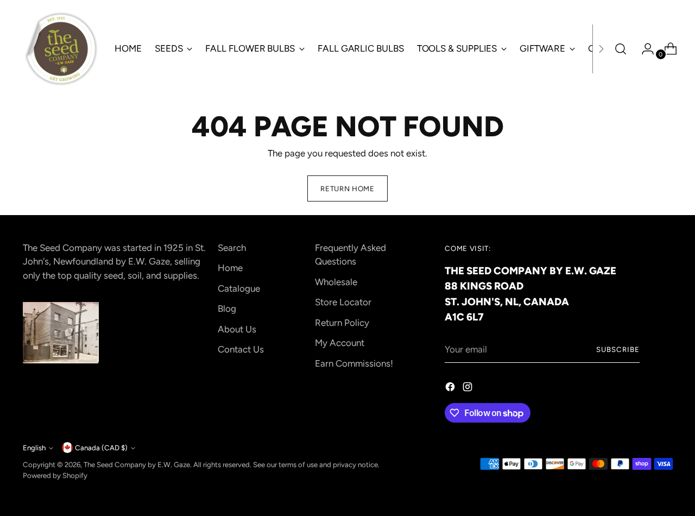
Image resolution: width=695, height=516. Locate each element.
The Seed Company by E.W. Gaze (137, 464)
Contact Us (241, 349)
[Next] (601, 49)
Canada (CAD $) (101, 447)
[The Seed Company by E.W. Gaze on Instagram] (468, 389)
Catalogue (239, 288)
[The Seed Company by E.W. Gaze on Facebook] (451, 389)
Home (230, 267)
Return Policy (342, 322)
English (34, 447)
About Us (237, 329)
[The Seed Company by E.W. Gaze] (61, 49)
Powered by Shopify (55, 475)
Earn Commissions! (354, 363)
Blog (227, 308)
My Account (339, 342)
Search (232, 247)
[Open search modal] (620, 49)
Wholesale (336, 281)
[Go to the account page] (643, 49)
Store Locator (343, 302)
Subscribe (618, 349)
